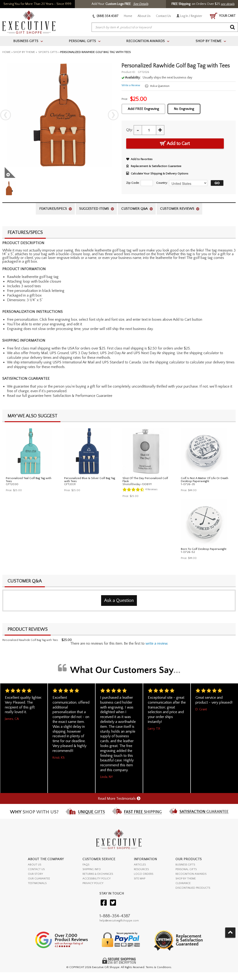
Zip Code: (132, 182)
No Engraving (184, 109)
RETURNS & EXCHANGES (98, 873)
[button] (216, 183)
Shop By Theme (24, 52)
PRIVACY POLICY (93, 883)
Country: (162, 182)
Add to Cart (178, 143)
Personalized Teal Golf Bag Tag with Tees (28, 480)
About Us (144, 16)
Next (113, 115)
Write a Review (131, 85)
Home (128, 16)
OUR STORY (35, 873)
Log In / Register (190, 16)
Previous (5, 115)
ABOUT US (34, 864)
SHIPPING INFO (92, 869)
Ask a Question (159, 86)
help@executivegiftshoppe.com (119, 920)
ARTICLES (140, 864)
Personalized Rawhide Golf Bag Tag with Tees (30, 640)
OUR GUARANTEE (39, 878)
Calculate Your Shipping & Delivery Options (159, 173)
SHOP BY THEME (185, 878)
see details (228, 4)
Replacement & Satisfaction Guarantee (156, 166)
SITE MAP (139, 878)
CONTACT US (36, 869)
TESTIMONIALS (37, 883)
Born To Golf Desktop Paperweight (203, 549)
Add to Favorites (141, 159)
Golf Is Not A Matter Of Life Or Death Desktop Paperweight (204, 480)
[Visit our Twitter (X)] (113, 903)
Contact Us (163, 16)
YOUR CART (227, 16)
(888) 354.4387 (107, 16)
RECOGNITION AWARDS (190, 873)
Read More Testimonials (117, 798)
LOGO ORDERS (143, 873)
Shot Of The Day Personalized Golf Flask (145, 480)
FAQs (86, 864)
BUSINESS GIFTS (185, 864)
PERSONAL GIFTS (186, 869)
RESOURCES (141, 869)
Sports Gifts (48, 52)
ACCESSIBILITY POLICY (97, 878)
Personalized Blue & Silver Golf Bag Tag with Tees (89, 480)
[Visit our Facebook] (103, 903)
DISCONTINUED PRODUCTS (192, 887)
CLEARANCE (183, 883)
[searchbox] (165, 27)
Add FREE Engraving (143, 109)
